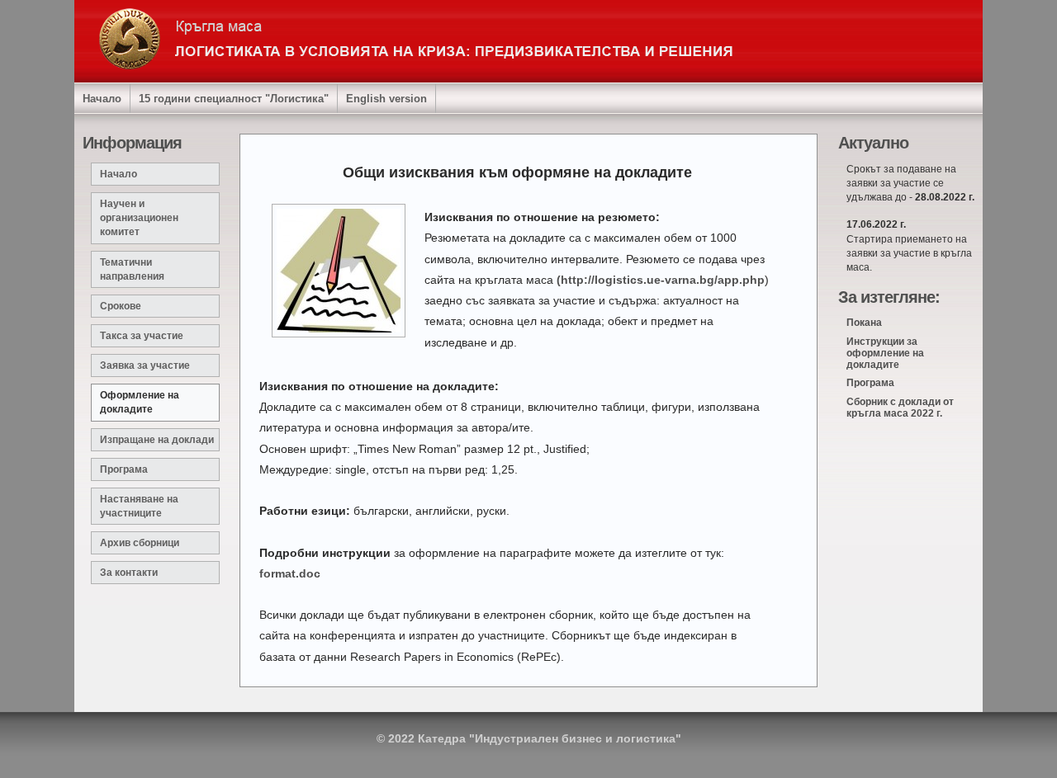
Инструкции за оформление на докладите (885, 353)
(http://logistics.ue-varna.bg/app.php (661, 279)
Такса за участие (141, 336)
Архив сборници (139, 543)
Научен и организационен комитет (139, 218)
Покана (864, 322)
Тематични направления (132, 269)
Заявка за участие (145, 365)
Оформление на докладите (139, 402)
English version (386, 99)
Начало (102, 99)
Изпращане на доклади (157, 440)
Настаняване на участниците (139, 506)
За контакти (129, 572)
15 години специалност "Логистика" (234, 99)
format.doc (289, 573)
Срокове (120, 306)
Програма (124, 469)
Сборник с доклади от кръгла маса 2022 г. (900, 407)
